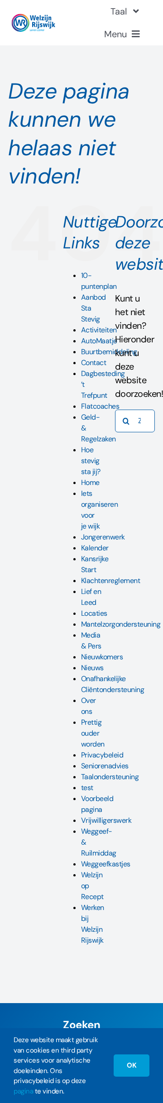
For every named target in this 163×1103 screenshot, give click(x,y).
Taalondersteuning (110, 776)
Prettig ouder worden (93, 733)
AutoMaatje (99, 341)
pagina (23, 1091)
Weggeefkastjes (105, 864)
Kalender (95, 548)
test (87, 787)
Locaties (94, 613)
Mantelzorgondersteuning (121, 624)
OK (131, 1065)
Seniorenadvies (105, 766)
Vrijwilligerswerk (106, 820)
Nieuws (92, 668)
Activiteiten (99, 330)
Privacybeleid (102, 755)
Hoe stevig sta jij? (91, 460)
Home (90, 482)
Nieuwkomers (102, 657)
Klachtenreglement (110, 580)
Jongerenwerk (103, 537)
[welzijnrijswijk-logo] (33, 18)
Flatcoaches (100, 406)
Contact (93, 362)
